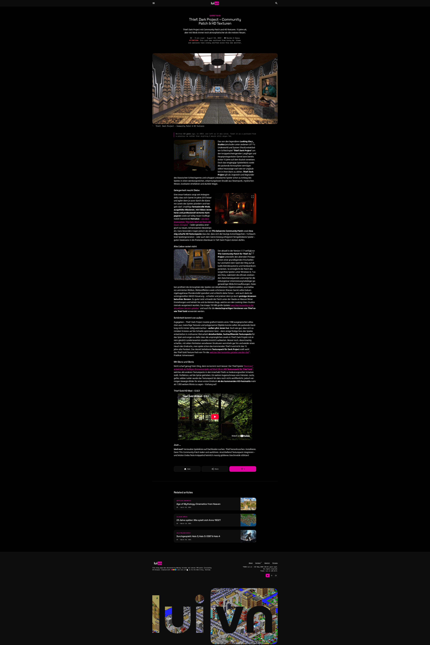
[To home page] (215, 3)
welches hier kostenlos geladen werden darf (229, 352)
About (251, 563)
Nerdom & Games (233, 38)
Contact (258, 563)
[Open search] (276, 3)
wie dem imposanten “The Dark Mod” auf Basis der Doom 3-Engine (192, 221)
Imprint (267, 563)
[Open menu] (154, 3)
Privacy (275, 563)
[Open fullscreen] (252, 143)
